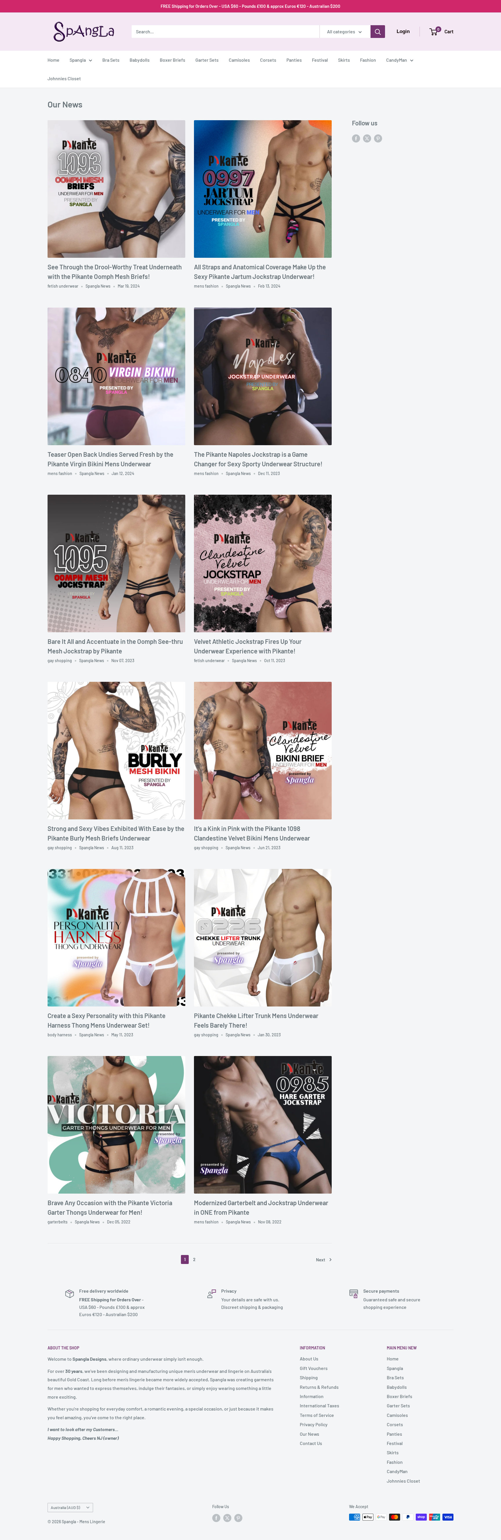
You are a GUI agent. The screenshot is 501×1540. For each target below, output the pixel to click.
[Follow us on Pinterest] (378, 138)
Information (312, 1396)
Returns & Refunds (319, 1387)
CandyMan (396, 60)
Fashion (368, 60)
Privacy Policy (314, 1424)
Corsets (268, 60)
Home (53, 60)
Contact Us (311, 1443)
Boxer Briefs (172, 60)
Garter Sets (207, 60)
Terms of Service (317, 1415)
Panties (294, 60)
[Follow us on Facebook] (356, 138)
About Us (309, 1358)
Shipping (309, 1377)
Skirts (344, 60)
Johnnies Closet (64, 78)
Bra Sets (110, 60)
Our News (309, 1434)
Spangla (78, 60)
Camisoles (239, 60)
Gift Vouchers (314, 1368)
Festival (320, 60)
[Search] (378, 31)
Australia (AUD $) (65, 1507)
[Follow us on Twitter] (367, 138)
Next (320, 1259)
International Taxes (319, 1405)
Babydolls (140, 60)
